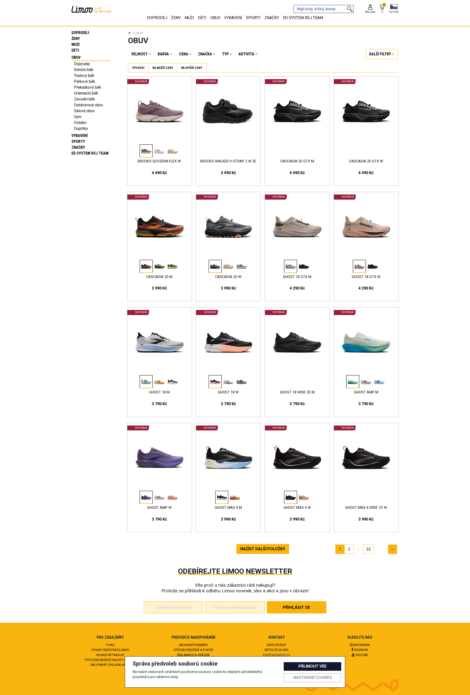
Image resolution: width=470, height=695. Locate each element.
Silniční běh (83, 69)
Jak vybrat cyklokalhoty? (110, 665)
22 (368, 549)
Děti (75, 50)
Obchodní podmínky (193, 645)
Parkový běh (84, 81)
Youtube (361, 655)
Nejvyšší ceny (191, 68)
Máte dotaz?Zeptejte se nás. (276, 647)
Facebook (360, 650)
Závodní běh (84, 99)
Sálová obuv (84, 111)
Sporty (78, 141)
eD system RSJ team (89, 153)
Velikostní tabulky (110, 655)
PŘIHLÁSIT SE (296, 607)
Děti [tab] (202, 17)
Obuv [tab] (215, 17)
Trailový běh (84, 75)
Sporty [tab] (253, 17)
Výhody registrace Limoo (110, 650)
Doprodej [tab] (157, 17)
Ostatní (80, 122)
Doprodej (80, 32)
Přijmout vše (312, 666)
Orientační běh (86, 93)
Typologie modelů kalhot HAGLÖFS (110, 660)
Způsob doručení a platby (193, 650)
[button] (394, 9)
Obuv (76, 57)
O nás (110, 645)
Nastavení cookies (312, 677)
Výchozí (138, 68)
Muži (75, 44)
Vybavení (79, 135)
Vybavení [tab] (233, 17)
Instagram (361, 645)
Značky (78, 147)
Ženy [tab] (176, 17)
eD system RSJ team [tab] (303, 17)
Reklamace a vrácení (193, 655)
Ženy (75, 38)
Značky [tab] (271, 17)
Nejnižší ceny (163, 68)
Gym (78, 116)
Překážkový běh (87, 87)
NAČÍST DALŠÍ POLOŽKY (262, 549)
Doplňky (81, 128)
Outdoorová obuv (88, 105)
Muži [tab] (189, 17)
